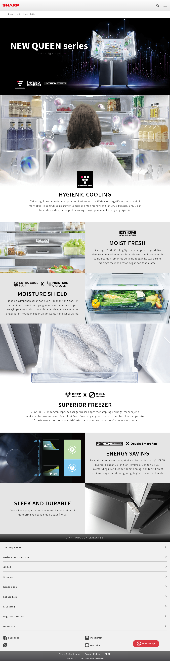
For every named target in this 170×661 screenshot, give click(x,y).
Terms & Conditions (69, 654)
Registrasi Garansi (14, 616)
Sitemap (8, 577)
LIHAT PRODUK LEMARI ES (85, 537)
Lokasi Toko (10, 596)
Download (9, 626)
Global (7, 567)
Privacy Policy (92, 654)
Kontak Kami (10, 586)
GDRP (108, 654)
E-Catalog (9, 606)
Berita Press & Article (16, 557)
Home (10, 14)
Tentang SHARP (12, 547)
